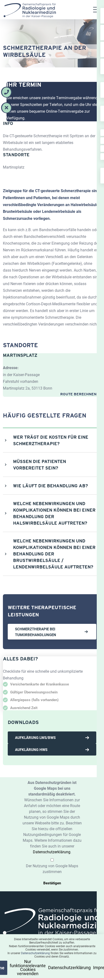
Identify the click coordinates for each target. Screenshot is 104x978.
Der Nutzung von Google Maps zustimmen (52, 868)
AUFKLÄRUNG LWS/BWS (35, 737)
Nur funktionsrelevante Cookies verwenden (36, 968)
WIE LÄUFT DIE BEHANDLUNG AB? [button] (50, 485)
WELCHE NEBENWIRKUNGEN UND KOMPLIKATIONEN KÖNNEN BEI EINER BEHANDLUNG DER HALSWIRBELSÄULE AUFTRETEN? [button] (54, 513)
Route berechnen (78, 394)
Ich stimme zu (13, 968)
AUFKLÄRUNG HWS (31, 749)
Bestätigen (52, 882)
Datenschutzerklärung (51, 851)
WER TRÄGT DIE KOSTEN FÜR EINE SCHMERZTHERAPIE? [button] (50, 440)
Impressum (89, 968)
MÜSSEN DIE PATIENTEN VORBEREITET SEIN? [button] (39, 464)
